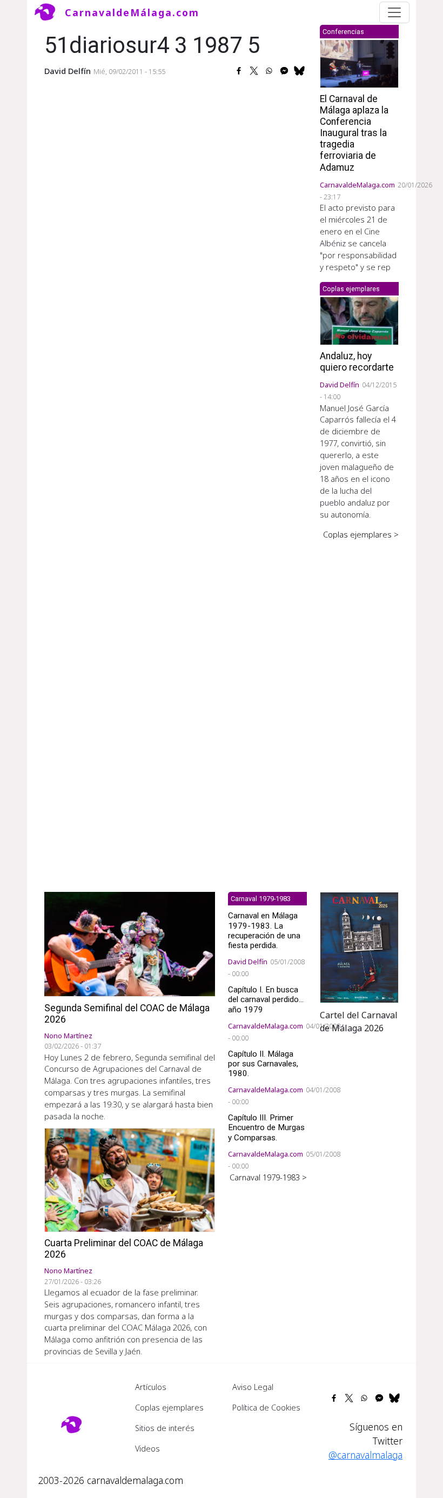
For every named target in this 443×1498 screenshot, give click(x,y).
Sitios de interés (164, 1427)
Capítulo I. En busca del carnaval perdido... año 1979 (266, 999)
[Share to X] (254, 70)
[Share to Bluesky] (299, 70)
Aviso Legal (252, 1386)
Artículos (150, 1386)
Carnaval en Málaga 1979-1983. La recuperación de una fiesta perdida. (264, 930)
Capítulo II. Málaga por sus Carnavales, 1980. (263, 1063)
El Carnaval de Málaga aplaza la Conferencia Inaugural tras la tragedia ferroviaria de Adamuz (354, 133)
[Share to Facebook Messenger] (284, 70)
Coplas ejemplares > (361, 534)
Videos (147, 1448)
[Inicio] (49, 12)
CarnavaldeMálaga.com (132, 12)
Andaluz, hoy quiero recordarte (357, 362)
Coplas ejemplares (169, 1407)
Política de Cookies (266, 1407)
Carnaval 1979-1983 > (268, 1177)
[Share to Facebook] (238, 70)
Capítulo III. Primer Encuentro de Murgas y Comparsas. (266, 1127)
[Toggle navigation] (394, 12)
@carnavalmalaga (365, 1454)
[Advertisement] (359, 708)
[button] (359, 946)
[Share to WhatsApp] (269, 70)
